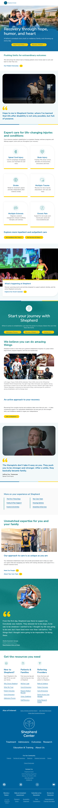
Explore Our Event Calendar (14, 292)
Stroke (16, 185)
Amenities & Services (40, 507)
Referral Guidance (42, 683)
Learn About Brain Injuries (45, 711)
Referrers (29, 758)
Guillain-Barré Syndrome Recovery (36, 713)
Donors (49, 758)
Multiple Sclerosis (15, 213)
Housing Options (38, 503)
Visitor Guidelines (26, 696)
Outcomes (36, 742)
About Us (39, 747)
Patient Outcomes (9, 691)
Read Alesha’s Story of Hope (11, 645)
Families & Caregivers (19, 758)
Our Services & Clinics (33, 237)
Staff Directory (25, 700)
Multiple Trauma (42, 185)
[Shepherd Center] (10, 3)
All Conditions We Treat (13, 237)
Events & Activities (13, 507)
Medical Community (40, 758)
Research (47, 742)
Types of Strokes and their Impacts (28, 711)
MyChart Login (25, 683)
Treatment (11, 742)
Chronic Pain (42, 213)
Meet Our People (9, 570)
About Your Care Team (11, 574)
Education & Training (23, 747)
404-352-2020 (29, 778)
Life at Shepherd (11, 417)
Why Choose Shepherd (10, 683)
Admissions (23, 742)
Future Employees (29, 763)
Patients (9, 758)
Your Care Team (38, 499)
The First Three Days (14, 499)
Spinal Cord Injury (15, 157)
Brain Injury (42, 157)
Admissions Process (10, 698)
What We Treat (8, 687)
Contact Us (29, 780)
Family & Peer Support (14, 503)
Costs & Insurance (9, 694)
